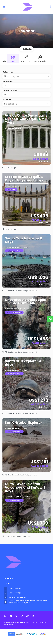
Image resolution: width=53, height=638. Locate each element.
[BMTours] (13, 562)
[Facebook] (10, 616)
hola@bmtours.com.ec (17, 597)
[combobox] (26, 94)
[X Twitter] (16, 616)
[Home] (5, 616)
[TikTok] (27, 616)
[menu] (50, 6)
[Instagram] (21, 616)
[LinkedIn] (33, 616)
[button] (26, 103)
